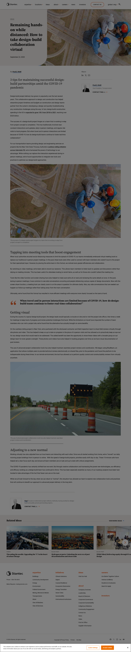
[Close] (127, 647)
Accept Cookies (107, 647)
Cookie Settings (93, 647)
